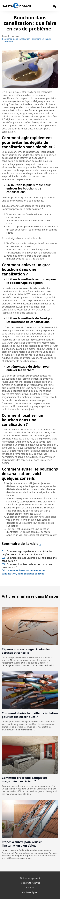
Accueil (5, 36)
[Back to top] (52, 891)
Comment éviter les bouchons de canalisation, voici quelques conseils (23, 572)
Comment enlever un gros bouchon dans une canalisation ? (29, 559)
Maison (15, 36)
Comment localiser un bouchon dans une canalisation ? (27, 566)
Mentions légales (30, 892)
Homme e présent (31, 878)
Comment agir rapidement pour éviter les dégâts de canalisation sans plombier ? (27, 553)
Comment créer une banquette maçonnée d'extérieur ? (24, 779)
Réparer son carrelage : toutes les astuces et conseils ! (26, 651)
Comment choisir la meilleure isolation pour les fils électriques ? (30, 715)
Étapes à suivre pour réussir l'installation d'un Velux (22, 843)
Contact (30, 887)
